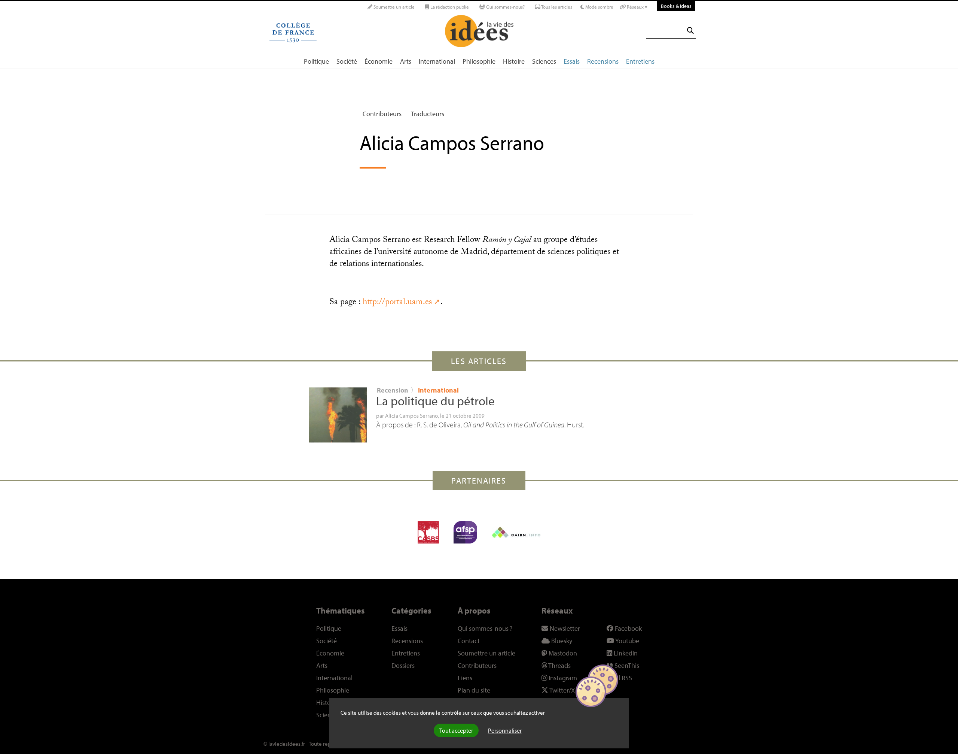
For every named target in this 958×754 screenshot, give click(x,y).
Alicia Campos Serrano (411, 415)
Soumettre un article (393, 7)
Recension (392, 390)
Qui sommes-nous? (505, 7)
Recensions (603, 61)
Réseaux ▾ (636, 7)
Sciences (544, 61)
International (437, 61)
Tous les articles (556, 7)
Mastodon (562, 653)
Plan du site (474, 690)
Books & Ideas (676, 5)
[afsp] (465, 532)
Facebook (627, 628)
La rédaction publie (449, 7)
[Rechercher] (690, 30)
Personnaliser (505, 730)
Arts (405, 61)
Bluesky (561, 640)
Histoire (514, 61)
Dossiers (403, 665)
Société (346, 61)
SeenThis (626, 665)
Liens (465, 677)
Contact (469, 640)
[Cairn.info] (516, 532)
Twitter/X (561, 690)
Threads (559, 665)
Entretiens (640, 61)
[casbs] (428, 532)
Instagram (562, 677)
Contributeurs (382, 113)
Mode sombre (598, 7)
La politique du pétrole (435, 401)
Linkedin (625, 653)
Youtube (626, 640)
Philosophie (479, 61)
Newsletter (564, 628)
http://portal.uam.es (397, 303)
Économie (378, 61)
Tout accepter (456, 730)
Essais (572, 61)
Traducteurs (427, 113)
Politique (316, 61)
